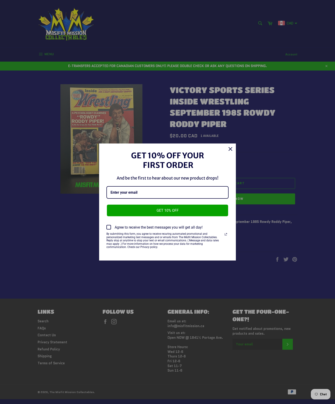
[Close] (230, 148)
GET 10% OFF (168, 210)
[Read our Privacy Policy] (226, 234)
